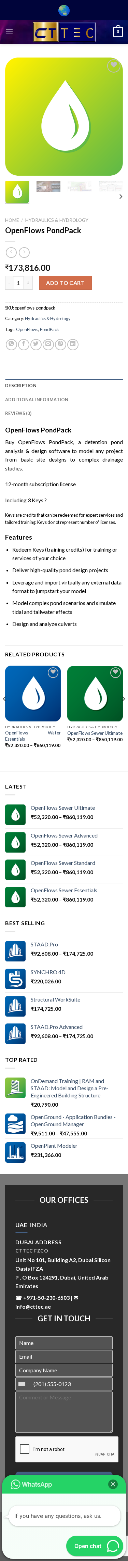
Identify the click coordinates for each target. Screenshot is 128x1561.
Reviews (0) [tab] (18, 413)
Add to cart (65, 282)
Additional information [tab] (37, 399)
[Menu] (9, 31)
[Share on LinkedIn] (73, 344)
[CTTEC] (64, 32)
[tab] (21, 1225)
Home (12, 220)
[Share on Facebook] (23, 344)
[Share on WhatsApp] (11, 344)
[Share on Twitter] (36, 344)
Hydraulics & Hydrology (56, 220)
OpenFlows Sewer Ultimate (95, 733)
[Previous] (16, 116)
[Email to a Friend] (48, 344)
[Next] (112, 116)
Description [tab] (21, 385)
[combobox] (23, 1384)
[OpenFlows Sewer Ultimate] (95, 693)
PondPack (49, 329)
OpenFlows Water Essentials (33, 736)
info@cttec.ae (33, 1306)
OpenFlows (27, 329)
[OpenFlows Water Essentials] (33, 693)
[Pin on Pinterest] (60, 344)
